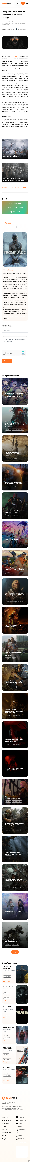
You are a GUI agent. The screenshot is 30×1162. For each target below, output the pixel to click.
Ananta (14, 401)
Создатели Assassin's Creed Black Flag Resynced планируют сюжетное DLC (14, 594)
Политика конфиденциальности (22, 1140)
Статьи (4, 1129)
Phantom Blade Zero (9, 987)
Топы (4, 1126)
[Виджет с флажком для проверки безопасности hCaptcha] (14, 353)
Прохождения (6, 1132)
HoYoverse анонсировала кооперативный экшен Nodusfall (12, 453)
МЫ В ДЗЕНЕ (22, 1117)
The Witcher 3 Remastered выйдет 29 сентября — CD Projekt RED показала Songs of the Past (14, 424)
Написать (7, 361)
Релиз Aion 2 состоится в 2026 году (14, 912)
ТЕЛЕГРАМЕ (16, 212)
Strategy (23, 187)
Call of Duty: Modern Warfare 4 (13, 830)
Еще (15, 952)
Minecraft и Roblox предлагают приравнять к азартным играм (14, 568)
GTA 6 (14, 544)
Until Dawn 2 (15, 772)
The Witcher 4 (16, 486)
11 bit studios (15, 187)
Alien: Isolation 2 (16, 715)
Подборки (5, 1123)
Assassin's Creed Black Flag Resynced (14, 601)
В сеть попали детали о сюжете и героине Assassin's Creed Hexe (14, 854)
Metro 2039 (15, 944)
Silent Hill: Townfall (17, 744)
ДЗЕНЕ (9, 207)
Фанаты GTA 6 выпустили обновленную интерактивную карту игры (14, 654)
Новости (8, 401)
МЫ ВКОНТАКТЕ (23, 1120)
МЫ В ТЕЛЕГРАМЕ (19, 1125)
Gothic (14, 629)
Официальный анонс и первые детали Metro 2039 (14, 940)
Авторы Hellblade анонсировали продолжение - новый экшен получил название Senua (15, 682)
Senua (14, 687)
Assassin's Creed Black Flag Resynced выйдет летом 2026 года (14, 880)
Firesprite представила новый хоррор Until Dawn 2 (14, 769)
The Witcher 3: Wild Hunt (18, 429)
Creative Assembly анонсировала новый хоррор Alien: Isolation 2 (14, 711)
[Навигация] (27, 3)
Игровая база (6, 1120)
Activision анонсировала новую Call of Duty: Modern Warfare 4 (14, 824)
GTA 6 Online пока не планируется (11, 540)
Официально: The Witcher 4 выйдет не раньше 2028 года (14, 482)
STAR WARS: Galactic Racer (7, 1047)
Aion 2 (14, 916)
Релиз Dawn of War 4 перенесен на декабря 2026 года (14, 511)
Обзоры (4, 1135)
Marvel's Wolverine (8, 1007)
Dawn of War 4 (16, 515)
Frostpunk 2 (14, 56)
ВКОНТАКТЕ (21, 207)
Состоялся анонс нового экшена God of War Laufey (13, 797)
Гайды (4, 1139)
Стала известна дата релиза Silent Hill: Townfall (14, 740)
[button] (18, 3)
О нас (20, 1135)
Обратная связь (20, 1131)
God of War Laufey (17, 801)
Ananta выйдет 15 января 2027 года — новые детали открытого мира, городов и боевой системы (14, 396)
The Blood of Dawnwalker (7, 967)
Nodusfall (15, 458)
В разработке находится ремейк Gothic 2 (13, 625)
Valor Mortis (6, 1067)
